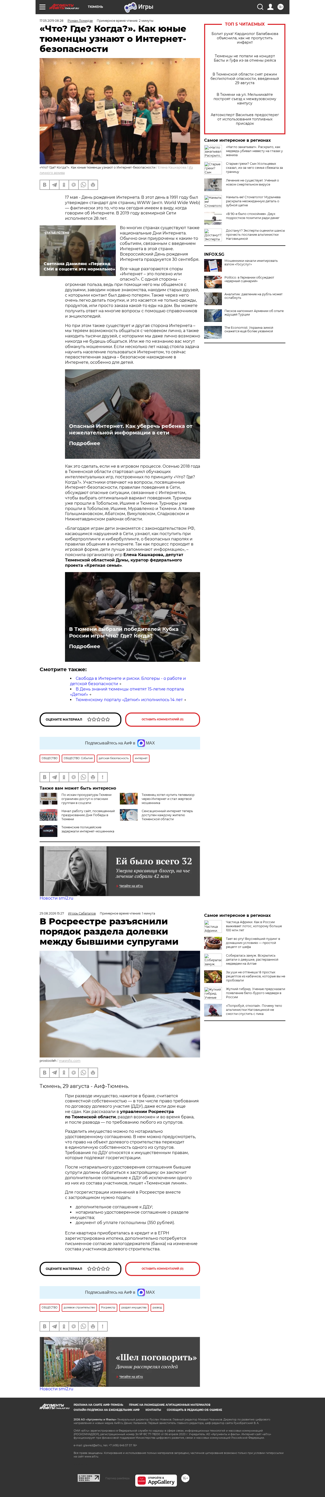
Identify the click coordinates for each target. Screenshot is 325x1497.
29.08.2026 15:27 (52, 913)
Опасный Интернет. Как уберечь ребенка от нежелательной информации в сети (130, 429)
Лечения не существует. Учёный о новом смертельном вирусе (252, 182)
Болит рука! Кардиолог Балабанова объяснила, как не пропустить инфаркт (245, 38)
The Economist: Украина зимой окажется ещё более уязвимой (248, 329)
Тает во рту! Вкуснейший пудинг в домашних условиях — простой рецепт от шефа (253, 943)
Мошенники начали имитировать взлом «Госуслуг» (251, 262)
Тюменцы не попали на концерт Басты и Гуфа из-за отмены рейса (245, 58)
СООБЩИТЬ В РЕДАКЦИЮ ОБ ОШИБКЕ (194, 1410)
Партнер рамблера (117, 1478)
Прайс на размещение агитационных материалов (169, 1405)
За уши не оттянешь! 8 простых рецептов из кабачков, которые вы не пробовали (255, 976)
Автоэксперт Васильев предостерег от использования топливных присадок (245, 119)
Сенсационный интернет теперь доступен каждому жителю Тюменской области (167, 815)
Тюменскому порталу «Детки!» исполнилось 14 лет (129, 699)
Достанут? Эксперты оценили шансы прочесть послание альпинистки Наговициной (255, 235)
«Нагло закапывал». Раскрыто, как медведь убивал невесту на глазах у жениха (254, 151)
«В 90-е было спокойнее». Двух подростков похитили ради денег (253, 216)
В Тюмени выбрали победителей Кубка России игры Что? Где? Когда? (123, 632)
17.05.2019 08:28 (51, 21)
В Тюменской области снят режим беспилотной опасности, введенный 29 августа (244, 78)
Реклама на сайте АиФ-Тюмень (98, 1405)
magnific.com (69, 1061)
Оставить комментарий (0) (163, 719)
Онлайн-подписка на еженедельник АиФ (107, 1410)
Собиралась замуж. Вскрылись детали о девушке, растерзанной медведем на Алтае (252, 959)
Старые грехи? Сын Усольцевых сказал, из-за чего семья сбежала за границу (254, 168)
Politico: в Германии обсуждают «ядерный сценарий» (249, 279)
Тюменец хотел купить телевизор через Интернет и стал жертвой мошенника (168, 799)
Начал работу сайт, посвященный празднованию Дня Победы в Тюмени (88, 815)
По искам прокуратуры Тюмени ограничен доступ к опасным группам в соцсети (86, 799)
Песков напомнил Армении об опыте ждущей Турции (254, 312)
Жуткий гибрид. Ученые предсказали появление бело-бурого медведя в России (255, 993)
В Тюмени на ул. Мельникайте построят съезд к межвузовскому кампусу (245, 99)
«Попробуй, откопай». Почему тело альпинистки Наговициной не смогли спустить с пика (254, 1010)
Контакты (153, 1410)
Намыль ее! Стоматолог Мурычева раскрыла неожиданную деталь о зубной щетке (253, 201)
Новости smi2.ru (56, 898)
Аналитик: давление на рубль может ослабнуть (253, 296)
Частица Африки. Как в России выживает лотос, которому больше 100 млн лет (254, 926)
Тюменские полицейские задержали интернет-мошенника (87, 829)
